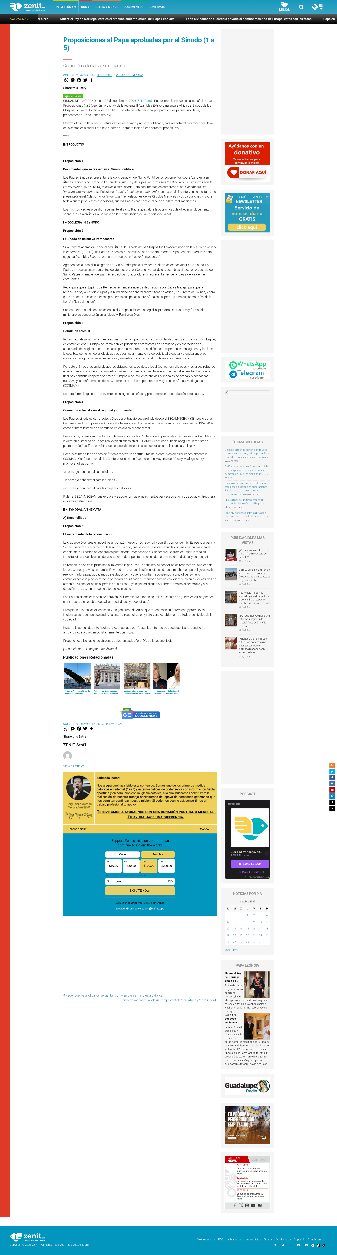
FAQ (220, 1239)
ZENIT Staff (105, 75)
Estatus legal (283, 1239)
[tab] (236, 1159)
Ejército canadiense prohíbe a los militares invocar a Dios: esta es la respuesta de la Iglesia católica (254, 574)
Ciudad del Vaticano (129, 75)
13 (234, 928)
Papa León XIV (66, 7)
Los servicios (253, 1239)
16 (254, 928)
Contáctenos (316, 1239)
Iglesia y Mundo (106, 7)
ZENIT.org (144, 101)
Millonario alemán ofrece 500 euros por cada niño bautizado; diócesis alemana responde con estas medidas (253, 645)
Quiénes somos (206, 1239)
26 (228, 942)
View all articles (74, 766)
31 (260, 942)
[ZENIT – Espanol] (31, 7)
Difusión (268, 1239)
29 (247, 942)
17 (260, 928)
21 (241, 935)
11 (267, 922)
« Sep (227, 949)
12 (228, 928)
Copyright (299, 1239)
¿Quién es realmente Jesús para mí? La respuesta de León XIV (253, 553)
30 (254, 942)
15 (247, 928)
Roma (85, 7)
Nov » (235, 949)
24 (260, 935)
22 (247, 935)
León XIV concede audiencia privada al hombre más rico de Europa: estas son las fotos (167, 19)
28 (241, 942)
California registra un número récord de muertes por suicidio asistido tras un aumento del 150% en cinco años (246, 470)
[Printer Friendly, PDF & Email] (73, 96)
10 (260, 922)
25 (267, 935)
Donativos (157, 7)
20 (234, 935)
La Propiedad (234, 1239)
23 (254, 935)
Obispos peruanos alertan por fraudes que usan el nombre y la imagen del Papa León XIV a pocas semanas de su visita (247, 453)
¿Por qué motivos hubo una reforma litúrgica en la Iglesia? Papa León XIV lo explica (254, 621)
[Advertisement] (140, 961)
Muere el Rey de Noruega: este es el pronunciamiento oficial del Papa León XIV (246, 503)
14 (241, 928)
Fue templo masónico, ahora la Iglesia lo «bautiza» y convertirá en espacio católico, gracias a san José (254, 597)
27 (234, 942)
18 (267, 928)
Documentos (133, 7)
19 (228, 935)
